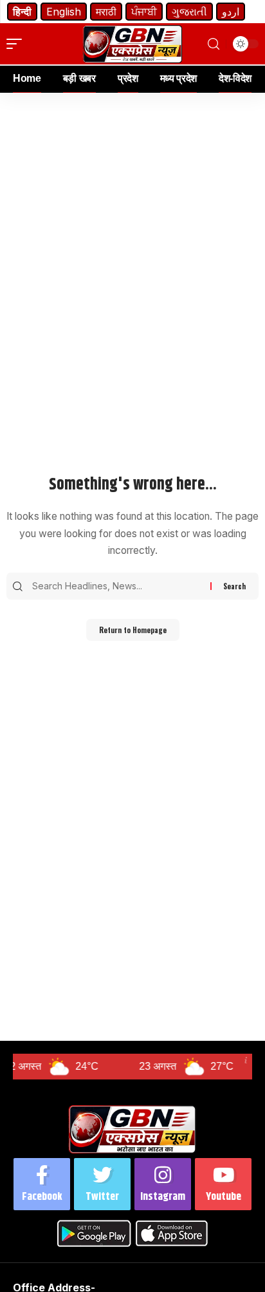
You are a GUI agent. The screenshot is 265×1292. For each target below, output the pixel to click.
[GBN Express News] (132, 44)
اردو (230, 11)
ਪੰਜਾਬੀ (144, 11)
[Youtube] (223, 1184)
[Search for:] (119, 586)
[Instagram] (162, 1184)
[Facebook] (42, 1184)
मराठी (106, 11)
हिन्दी (22, 11)
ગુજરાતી (189, 11)
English (63, 11)
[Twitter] (102, 1184)
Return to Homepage (133, 630)
